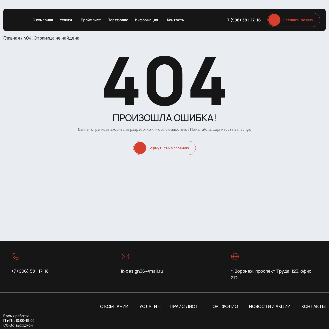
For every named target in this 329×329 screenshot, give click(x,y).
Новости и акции (269, 306)
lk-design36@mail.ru (142, 271)
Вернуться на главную (168, 148)
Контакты (175, 19)
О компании (42, 19)
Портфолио (118, 19)
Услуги (66, 19)
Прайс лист (91, 19)
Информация (146, 19)
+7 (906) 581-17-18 (243, 20)
